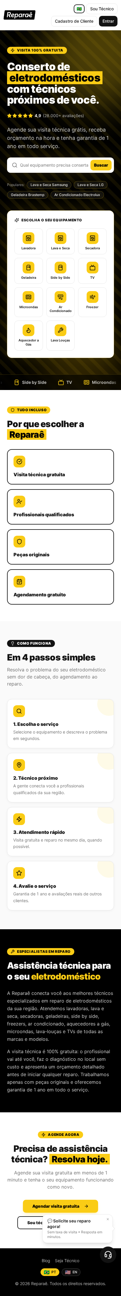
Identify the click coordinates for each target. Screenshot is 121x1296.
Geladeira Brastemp (27, 195)
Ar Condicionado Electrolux (77, 195)
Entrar (108, 21)
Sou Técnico (102, 8)
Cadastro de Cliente (74, 21)
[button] (108, 1219)
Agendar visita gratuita (55, 1206)
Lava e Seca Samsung (49, 184)
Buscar (101, 164)
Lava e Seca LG (91, 184)
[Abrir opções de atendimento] (108, 1255)
